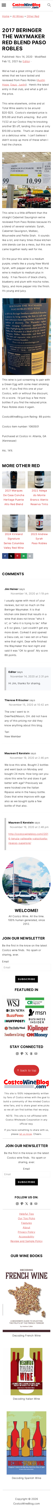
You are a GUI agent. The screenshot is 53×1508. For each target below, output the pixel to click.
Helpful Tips (26, 1213)
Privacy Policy (26, 1232)
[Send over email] (24, 556)
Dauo (13, 84)
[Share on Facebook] (5, 556)
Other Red (33, 16)
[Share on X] (11, 556)
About (26, 1227)
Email (5, 961)
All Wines (18, 16)
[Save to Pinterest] (18, 556)
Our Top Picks (26, 1218)
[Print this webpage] (30, 556)
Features (26, 1223)
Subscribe (26, 979)
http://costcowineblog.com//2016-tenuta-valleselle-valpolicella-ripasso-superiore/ (28, 838)
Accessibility (26, 1236)
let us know (25, 1134)
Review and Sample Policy (26, 1241)
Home (5, 16)
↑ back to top (26, 1070)
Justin (22, 84)
